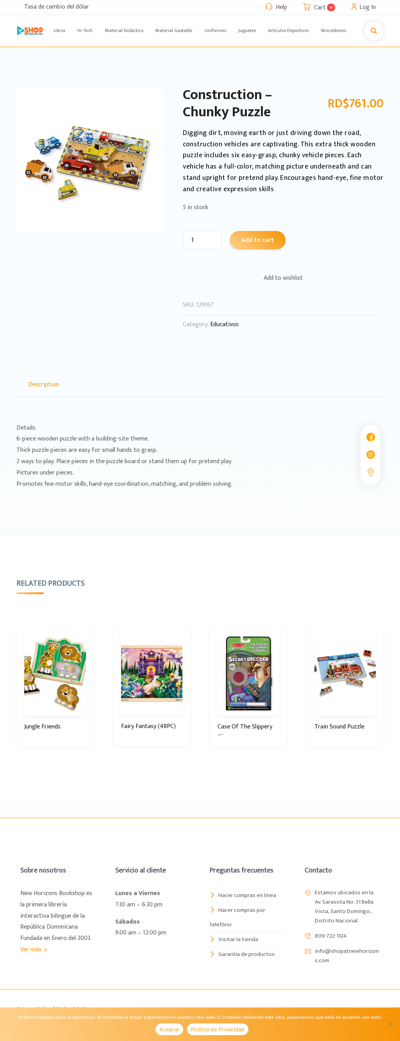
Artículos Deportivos (288, 30)
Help (281, 7)
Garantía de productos (246, 954)
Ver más (31, 949)
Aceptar (169, 1029)
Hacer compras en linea (247, 895)
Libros (59, 30)
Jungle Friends (42, 726)
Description (43, 384)
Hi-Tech (85, 30)
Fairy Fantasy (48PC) (148, 726)
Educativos (224, 324)
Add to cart (257, 240)
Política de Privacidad (218, 1029)
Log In (367, 7)
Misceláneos (333, 30)
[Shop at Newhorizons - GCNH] (30, 31)
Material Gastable (173, 30)
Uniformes (215, 30)
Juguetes (247, 30)
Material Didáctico (124, 30)
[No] (390, 1024)
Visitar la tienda (238, 939)
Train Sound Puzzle (339, 726)
